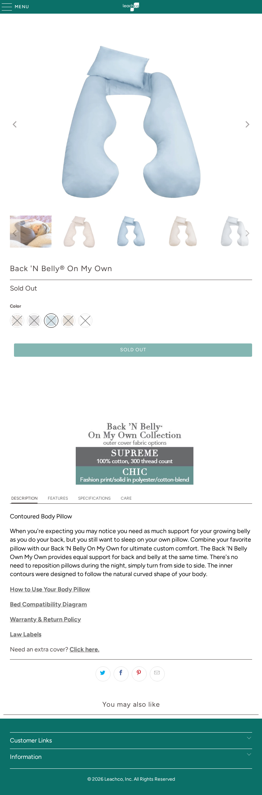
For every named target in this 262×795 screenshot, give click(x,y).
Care (126, 498)
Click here (84, 649)
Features (58, 498)
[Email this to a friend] (157, 673)
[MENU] (3, 7)
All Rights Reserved (154, 779)
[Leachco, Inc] (131, 7)
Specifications (94, 498)
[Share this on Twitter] (103, 673)
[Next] (247, 124)
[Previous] (15, 124)
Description (24, 498)
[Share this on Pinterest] (139, 673)
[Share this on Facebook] (121, 673)
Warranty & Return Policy (45, 619)
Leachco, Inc (118, 779)
